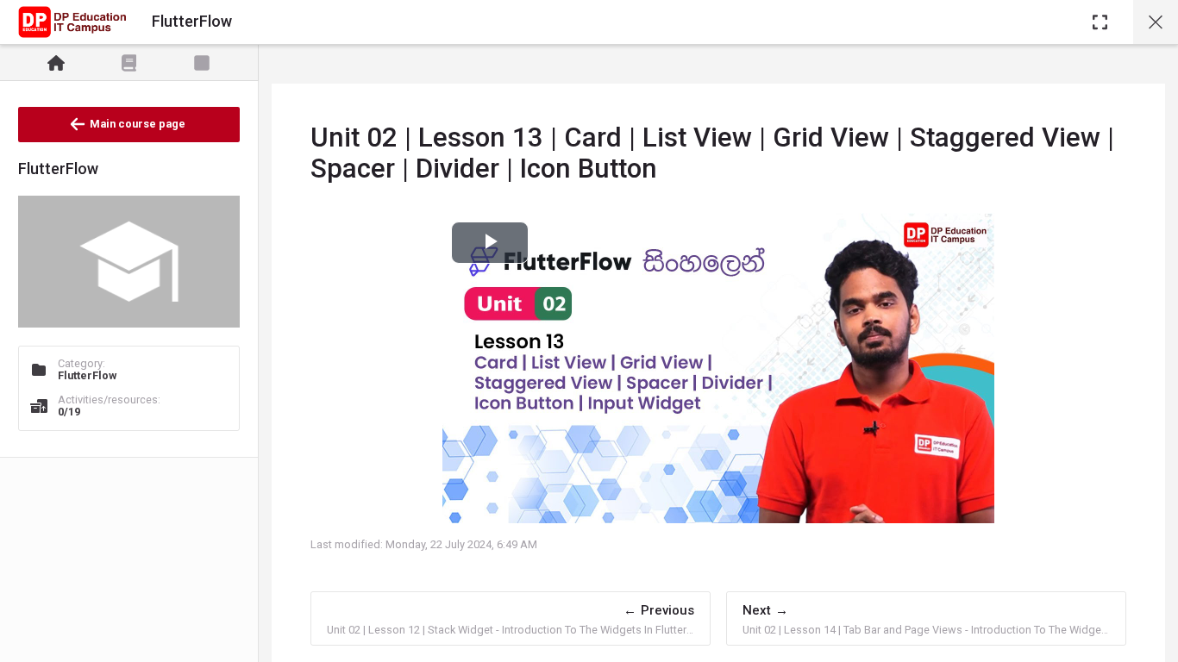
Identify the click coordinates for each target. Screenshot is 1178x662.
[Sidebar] (1099, 22)
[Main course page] (1155, 22)
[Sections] (129, 63)
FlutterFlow (87, 375)
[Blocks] (202, 63)
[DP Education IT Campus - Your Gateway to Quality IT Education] (72, 22)
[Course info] (56, 63)
